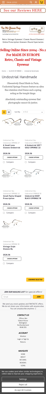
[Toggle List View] (9, 112)
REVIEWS (23, 363)
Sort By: (17, 112)
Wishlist (23, 336)
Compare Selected (35, 280)
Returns (23, 342)
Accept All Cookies (23, 390)
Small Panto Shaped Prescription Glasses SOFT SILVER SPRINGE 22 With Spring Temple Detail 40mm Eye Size (12, 197)
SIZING (23, 366)
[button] (23, 10)
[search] (31, 2)
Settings (23, 379)
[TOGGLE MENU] (3, 2)
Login (19, 339)
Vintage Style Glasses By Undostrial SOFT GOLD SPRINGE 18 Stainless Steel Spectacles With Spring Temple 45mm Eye (10, 247)
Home (4, 71)
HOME (23, 354)
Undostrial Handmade (31, 71)
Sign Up (26, 339)
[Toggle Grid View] (4, 112)
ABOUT (23, 357)
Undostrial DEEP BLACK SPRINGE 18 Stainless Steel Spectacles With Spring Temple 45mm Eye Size (33, 197)
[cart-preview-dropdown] (41, 2)
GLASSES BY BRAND (15, 71)
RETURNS (23, 360)
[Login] (35, 2)
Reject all (23, 384)
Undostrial (7, 140)
